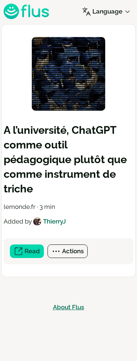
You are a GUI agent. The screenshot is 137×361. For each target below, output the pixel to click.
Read (33, 252)
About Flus (68, 307)
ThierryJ (54, 221)
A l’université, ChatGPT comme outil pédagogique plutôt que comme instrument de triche (65, 159)
